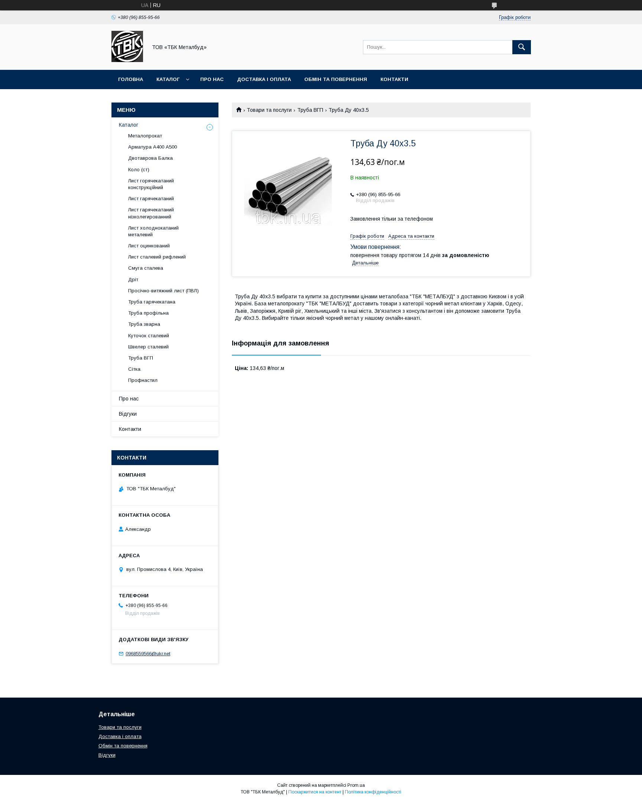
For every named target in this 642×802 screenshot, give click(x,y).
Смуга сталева (145, 268)
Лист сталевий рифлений (157, 257)
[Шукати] (521, 47)
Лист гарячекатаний (151, 198)
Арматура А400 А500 (152, 147)
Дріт (133, 279)
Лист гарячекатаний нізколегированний (151, 213)
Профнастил (143, 380)
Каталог (167, 79)
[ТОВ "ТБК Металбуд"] (127, 60)
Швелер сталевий (148, 347)
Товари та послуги (269, 110)
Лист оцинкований (149, 246)
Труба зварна (144, 324)
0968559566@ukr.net (148, 653)
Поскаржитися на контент (314, 792)
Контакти (394, 79)
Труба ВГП (310, 110)
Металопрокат (145, 136)
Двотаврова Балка (150, 158)
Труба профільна (148, 313)
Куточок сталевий (148, 335)
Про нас (212, 79)
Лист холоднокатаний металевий (153, 231)
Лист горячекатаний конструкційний (151, 184)
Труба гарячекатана (151, 302)
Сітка (134, 369)
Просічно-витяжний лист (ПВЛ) (163, 290)
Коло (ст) (138, 169)
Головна (130, 79)
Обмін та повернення (335, 79)
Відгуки (128, 414)
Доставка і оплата (264, 79)
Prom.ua (356, 785)
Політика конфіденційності (373, 792)
